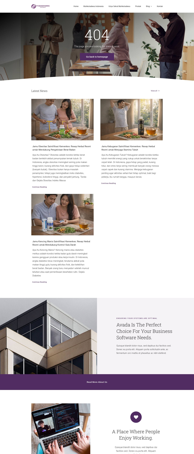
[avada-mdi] (40, 5)
